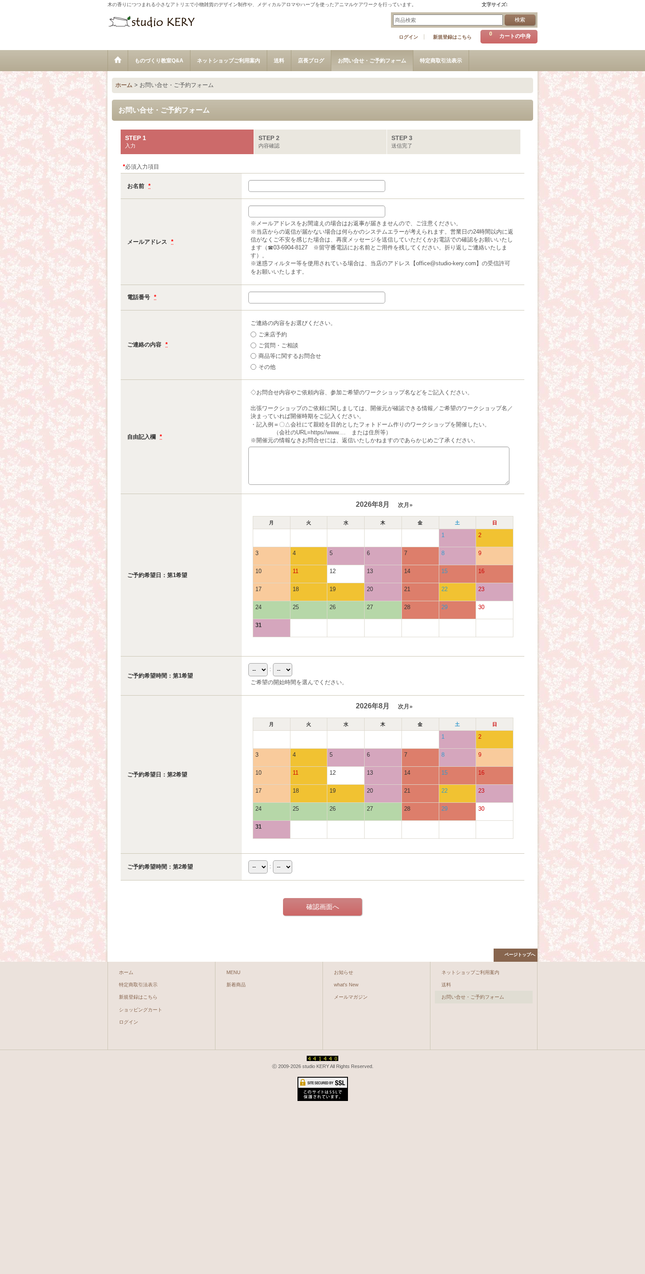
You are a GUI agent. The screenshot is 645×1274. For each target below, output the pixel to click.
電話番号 (139, 297)
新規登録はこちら (452, 37)
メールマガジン (351, 997)
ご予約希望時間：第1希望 (160, 675)
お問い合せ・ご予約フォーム (472, 997)
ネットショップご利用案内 (470, 972)
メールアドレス (148, 241)
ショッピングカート (140, 1009)
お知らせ (343, 972)
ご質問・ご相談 (278, 345)
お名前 (136, 186)
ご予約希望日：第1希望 (157, 575)
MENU (233, 972)
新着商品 (236, 984)
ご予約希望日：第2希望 (157, 774)
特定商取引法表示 (138, 984)
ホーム (126, 972)
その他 (267, 367)
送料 (446, 984)
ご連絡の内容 (145, 344)
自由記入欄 (142, 436)
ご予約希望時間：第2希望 (160, 866)
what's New (346, 984)
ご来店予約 (272, 334)
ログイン (408, 37)
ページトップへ (520, 954)
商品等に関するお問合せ (289, 356)
